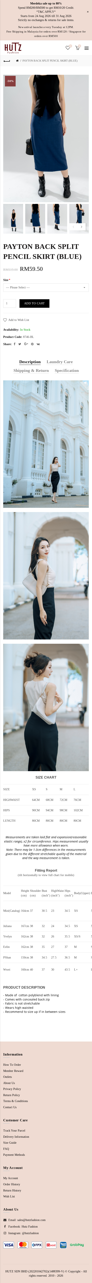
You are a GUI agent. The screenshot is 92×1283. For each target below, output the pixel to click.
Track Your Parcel (14, 1130)
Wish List (9, 1196)
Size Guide (9, 1142)
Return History (12, 1190)
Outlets (7, 1076)
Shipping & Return (31, 370)
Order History (11, 1184)
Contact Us (9, 1107)
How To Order (12, 1064)
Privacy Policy (12, 1089)
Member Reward (13, 1071)
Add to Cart (34, 303)
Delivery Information (16, 1136)
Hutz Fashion (30, 1226)
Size (5, 280)
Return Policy (11, 1095)
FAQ (6, 1148)
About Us (9, 1083)
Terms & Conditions (15, 1101)
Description (30, 361)
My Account (10, 1178)
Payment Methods (14, 1154)
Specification (67, 370)
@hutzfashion (30, 1233)
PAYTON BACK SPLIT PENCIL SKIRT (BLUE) (49, 60)
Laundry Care (60, 361)
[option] (13, 219)
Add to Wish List (18, 320)
